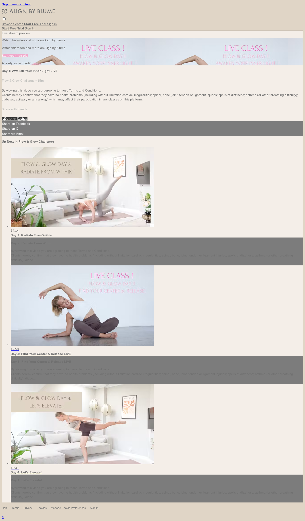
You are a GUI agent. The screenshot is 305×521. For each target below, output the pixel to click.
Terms (16, 508)
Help (5, 508)
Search (18, 24)
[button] (4, 18)
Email (23, 119)
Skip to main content (16, 4)
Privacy (28, 508)
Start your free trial (15, 55)
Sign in (52, 24)
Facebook (9, 119)
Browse (7, 24)
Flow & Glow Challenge (19, 80)
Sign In (30, 28)
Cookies (42, 508)
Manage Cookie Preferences (68, 508)
